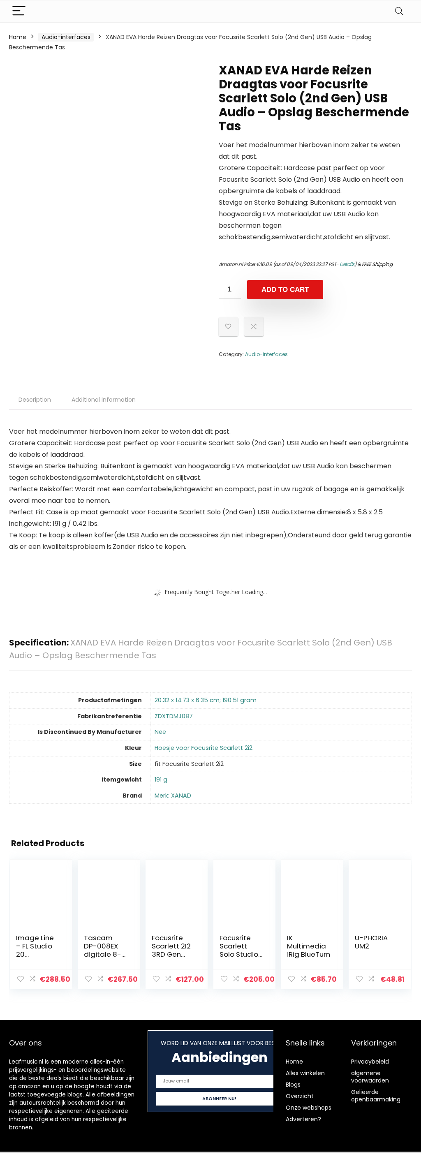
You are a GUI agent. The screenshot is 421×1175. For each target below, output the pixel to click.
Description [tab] (35, 400)
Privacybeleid (370, 1061)
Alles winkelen (305, 1073)
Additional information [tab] (104, 400)
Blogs (293, 1084)
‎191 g (161, 779)
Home (17, 37)
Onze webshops (308, 1107)
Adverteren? (303, 1119)
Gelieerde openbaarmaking (375, 1095)
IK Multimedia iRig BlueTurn (308, 946)
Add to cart (285, 290)
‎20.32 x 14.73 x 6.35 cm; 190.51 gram (206, 700)
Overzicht (300, 1096)
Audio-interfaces (66, 37)
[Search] (399, 11)
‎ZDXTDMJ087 (174, 716)
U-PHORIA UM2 (371, 942)
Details (347, 264)
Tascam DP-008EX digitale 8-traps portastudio (104, 954)
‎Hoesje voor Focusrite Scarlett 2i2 (203, 748)
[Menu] (19, 11)
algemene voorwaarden (370, 1077)
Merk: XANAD (173, 795)
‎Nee (160, 732)
